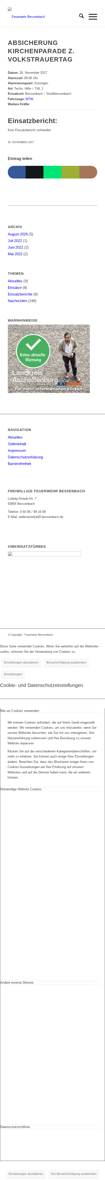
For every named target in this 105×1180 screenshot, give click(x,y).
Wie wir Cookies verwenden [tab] (19, 711)
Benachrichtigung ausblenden (66, 662)
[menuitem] (79, 17)
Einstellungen (13, 674)
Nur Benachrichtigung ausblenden (74, 1174)
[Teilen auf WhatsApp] (52, 172)
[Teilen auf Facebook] (17, 172)
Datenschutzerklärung (25, 457)
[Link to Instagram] (88, 172)
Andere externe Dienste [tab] (16, 982)
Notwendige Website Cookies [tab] (21, 789)
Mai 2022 (15, 254)
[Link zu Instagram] (86, 634)
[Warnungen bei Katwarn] (49, 392)
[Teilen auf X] (34, 172)
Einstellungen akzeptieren (21, 662)
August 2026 (18, 234)
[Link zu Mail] (93, 634)
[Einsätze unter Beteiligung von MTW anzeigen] (35, 99)
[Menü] (90, 17)
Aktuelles (15, 281)
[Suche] (79, 17)
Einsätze (15, 287)
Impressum (17, 450)
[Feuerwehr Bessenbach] (43, 17)
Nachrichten (17, 301)
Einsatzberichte (20, 294)
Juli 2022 (15, 241)
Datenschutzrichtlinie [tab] (15, 1127)
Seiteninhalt (17, 444)
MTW (29, 99)
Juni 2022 (15, 247)
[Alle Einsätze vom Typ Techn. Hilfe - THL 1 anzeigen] (45, 88)
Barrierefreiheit (19, 464)
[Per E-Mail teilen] (70, 172)
